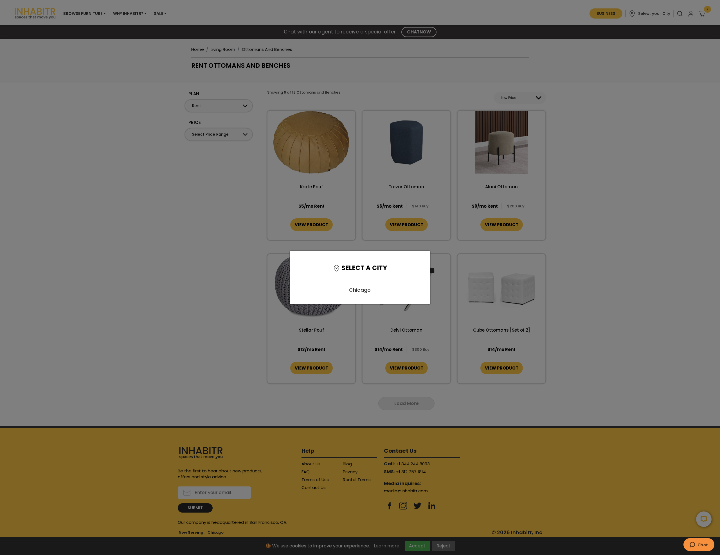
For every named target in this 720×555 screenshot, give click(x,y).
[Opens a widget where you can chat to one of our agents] (698, 545)
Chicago (360, 290)
